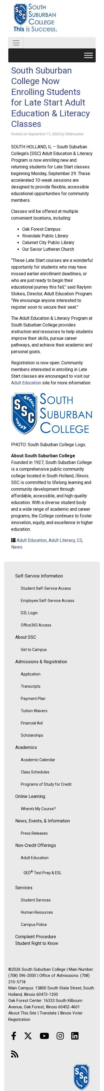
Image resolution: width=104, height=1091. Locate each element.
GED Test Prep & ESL (43, 872)
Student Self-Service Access (46, 588)
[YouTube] (44, 1036)
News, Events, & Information (42, 821)
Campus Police (34, 924)
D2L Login (29, 613)
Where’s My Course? (38, 809)
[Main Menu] (88, 55)
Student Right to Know (36, 943)
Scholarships (32, 735)
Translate (48, 1013)
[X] (28, 1036)
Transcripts (30, 686)
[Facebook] (13, 1036)
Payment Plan (33, 698)
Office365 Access (36, 625)
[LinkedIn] (75, 1036)
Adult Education (26, 382)
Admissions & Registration (41, 661)
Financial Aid (32, 723)
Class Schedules (35, 772)
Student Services (36, 900)
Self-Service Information (39, 576)
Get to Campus (34, 649)
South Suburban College (52, 19)
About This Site (22, 1013)
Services (23, 887)
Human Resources (37, 912)
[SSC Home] (82, 1076)
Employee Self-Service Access (47, 600)
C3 (79, 540)
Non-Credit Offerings (35, 845)
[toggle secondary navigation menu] (16, 42)
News (16, 547)
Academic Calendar (38, 760)
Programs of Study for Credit (46, 784)
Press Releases (34, 833)
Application (30, 674)
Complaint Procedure (35, 936)
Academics (26, 747)
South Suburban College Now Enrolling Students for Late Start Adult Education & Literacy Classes (50, 97)
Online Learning (30, 796)
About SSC (25, 637)
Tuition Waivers (34, 711)
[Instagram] (60, 1036)
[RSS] (14, 1054)
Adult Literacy (62, 540)
